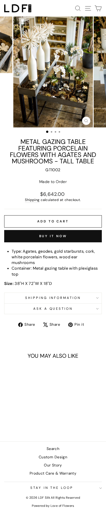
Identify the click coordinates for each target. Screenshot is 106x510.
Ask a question (53, 309)
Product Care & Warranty (53, 473)
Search (53, 448)
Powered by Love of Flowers (53, 506)
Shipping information (53, 298)
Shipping (32, 200)
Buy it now (53, 236)
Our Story (53, 465)
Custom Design (53, 457)
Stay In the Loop (51, 488)
